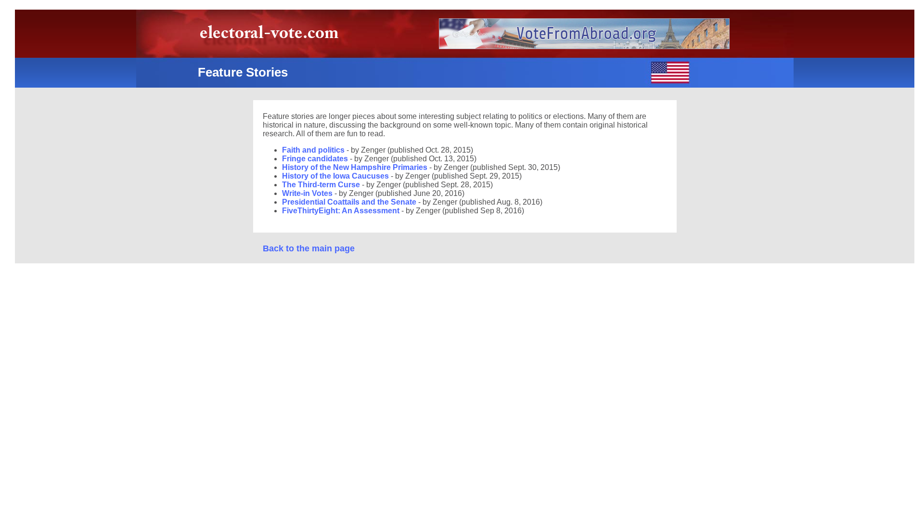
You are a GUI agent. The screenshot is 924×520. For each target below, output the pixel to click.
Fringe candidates (316, 159)
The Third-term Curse (322, 185)
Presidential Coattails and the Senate (350, 202)
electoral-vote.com (272, 36)
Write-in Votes (307, 193)
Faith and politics (314, 150)
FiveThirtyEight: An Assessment (341, 211)
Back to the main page (309, 248)
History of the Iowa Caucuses (336, 176)
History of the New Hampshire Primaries (355, 167)
